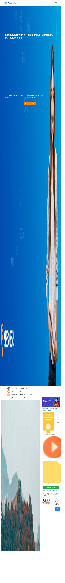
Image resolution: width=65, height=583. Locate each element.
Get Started (57, 509)
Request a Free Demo (51, 487)
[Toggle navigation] (56, 3)
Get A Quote (29, 103)
